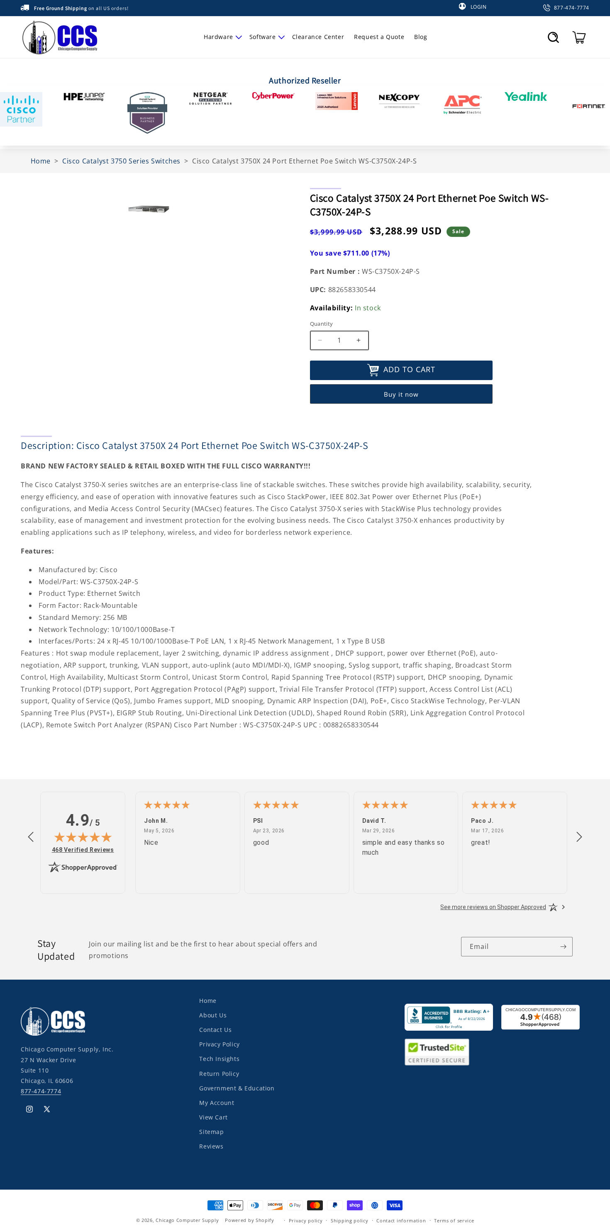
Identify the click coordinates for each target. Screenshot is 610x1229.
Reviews (211, 1146)
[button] (221, 37)
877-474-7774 (41, 1091)
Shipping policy (349, 1220)
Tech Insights (219, 1059)
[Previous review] (31, 837)
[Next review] (579, 837)
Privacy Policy (219, 1044)
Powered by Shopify (249, 1220)
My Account (216, 1103)
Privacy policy (306, 1220)
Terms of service (454, 1220)
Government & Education (236, 1088)
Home (207, 1001)
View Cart (213, 1117)
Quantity (321, 323)
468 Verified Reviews (83, 849)
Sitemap (211, 1132)
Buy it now (401, 394)
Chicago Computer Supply (187, 1220)
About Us (213, 1015)
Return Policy (219, 1073)
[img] (83, 837)
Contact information (401, 1220)
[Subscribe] (563, 946)
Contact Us (215, 1030)
